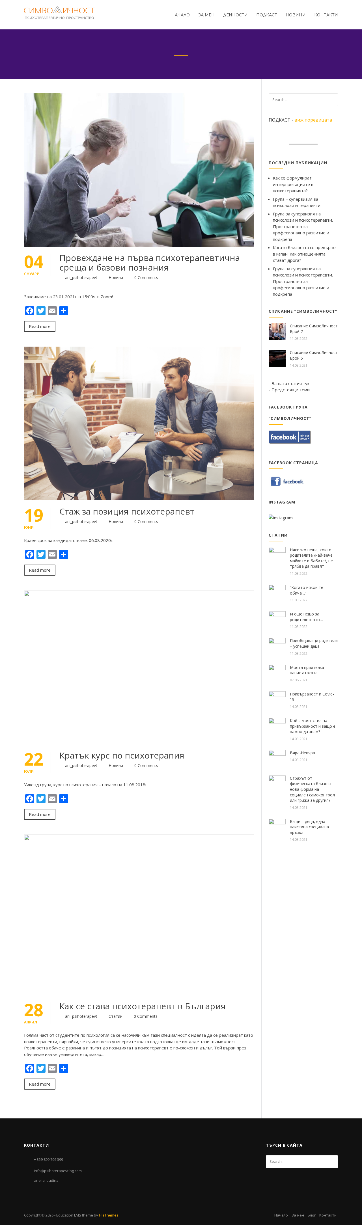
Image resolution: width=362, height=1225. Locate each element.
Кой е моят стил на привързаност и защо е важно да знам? (312, 726)
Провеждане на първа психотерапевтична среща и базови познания (149, 262)
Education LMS (68, 1215)
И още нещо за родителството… (306, 616)
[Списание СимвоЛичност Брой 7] (277, 331)
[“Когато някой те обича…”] (277, 592)
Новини (296, 15)
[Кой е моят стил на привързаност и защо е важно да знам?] (277, 726)
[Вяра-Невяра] (277, 758)
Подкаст (266, 15)
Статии (115, 1016)
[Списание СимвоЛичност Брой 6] (277, 357)
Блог (312, 1215)
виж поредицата (313, 120)
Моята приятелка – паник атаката (308, 670)
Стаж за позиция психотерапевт (126, 511)
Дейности (235, 15)
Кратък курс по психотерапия (121, 755)
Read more (40, 326)
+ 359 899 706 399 (48, 1159)
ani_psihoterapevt (81, 277)
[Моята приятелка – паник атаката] (277, 672)
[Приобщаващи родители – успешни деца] (277, 646)
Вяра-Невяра (302, 752)
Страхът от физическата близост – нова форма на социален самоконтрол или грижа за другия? (312, 789)
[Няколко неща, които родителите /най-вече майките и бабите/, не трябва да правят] (277, 555)
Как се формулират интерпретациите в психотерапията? (293, 184)
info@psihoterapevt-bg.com (58, 1170)
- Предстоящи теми (289, 389)
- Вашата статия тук (289, 383)
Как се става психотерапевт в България (142, 1006)
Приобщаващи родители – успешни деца (314, 643)
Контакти (326, 15)
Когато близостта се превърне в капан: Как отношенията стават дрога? (304, 254)
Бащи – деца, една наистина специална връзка (309, 827)
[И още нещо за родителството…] (277, 619)
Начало (180, 15)
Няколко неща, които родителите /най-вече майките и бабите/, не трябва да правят (311, 558)
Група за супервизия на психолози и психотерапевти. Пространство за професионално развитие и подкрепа (303, 226)
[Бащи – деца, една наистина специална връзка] (277, 826)
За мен (206, 15)
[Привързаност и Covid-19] (277, 699)
